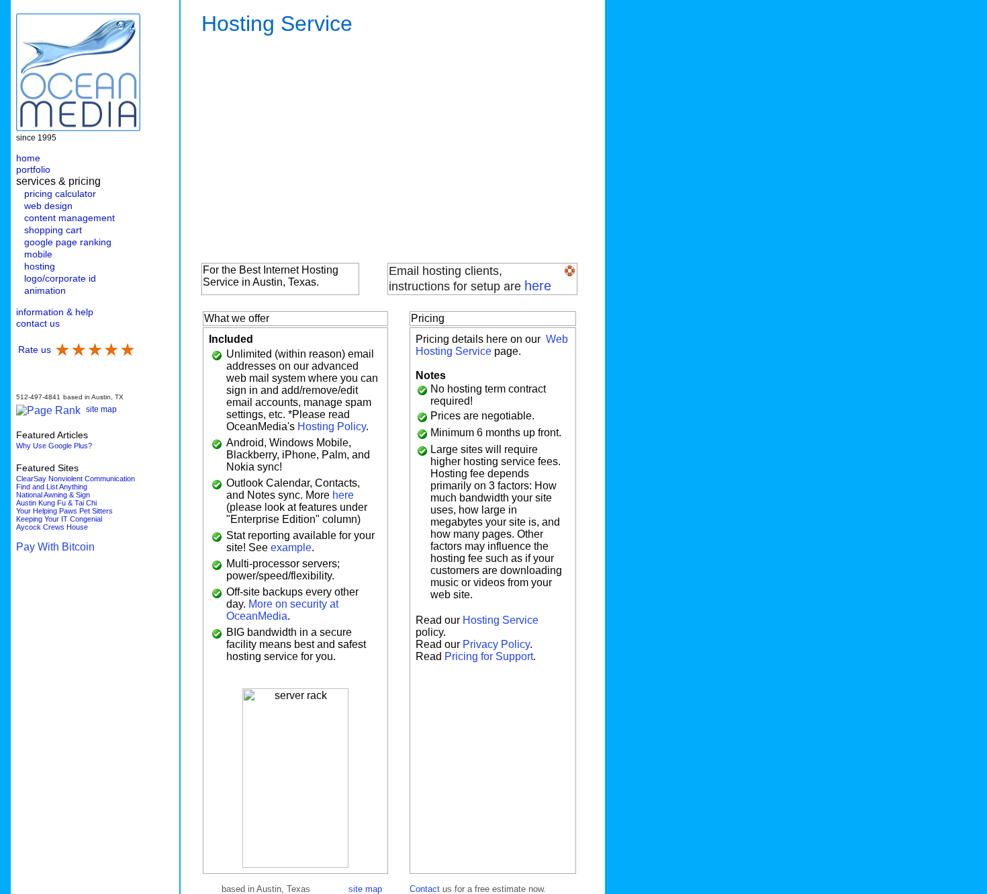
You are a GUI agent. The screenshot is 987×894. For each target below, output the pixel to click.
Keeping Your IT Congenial (59, 519)
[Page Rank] (48, 410)
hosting (39, 266)
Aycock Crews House (52, 527)
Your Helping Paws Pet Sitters (64, 511)
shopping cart (53, 230)
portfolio (33, 169)
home (28, 158)
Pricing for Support (488, 656)
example (291, 547)
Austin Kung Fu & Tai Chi (56, 503)
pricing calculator (60, 193)
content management (69, 217)
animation (45, 290)
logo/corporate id (60, 278)
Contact (425, 889)
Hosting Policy (331, 426)
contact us (38, 323)
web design (48, 205)
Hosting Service (500, 620)
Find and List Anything (51, 487)
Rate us (34, 349)
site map (101, 409)
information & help (54, 312)
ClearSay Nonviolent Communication (75, 479)
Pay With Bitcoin (55, 547)
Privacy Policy (496, 644)
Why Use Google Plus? (54, 446)
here (537, 285)
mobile (38, 254)
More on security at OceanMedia (282, 610)
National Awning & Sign (53, 495)
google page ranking (67, 242)
